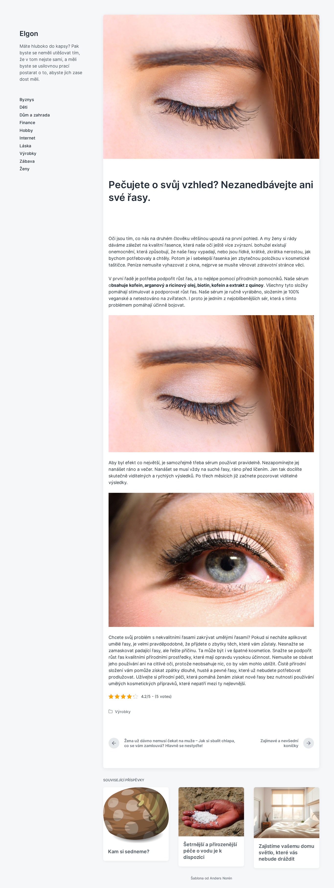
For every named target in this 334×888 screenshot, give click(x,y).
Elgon (29, 33)
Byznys (27, 99)
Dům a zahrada (35, 115)
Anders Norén (221, 878)
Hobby (26, 130)
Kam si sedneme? (128, 851)
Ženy (25, 168)
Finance (27, 122)
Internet (27, 138)
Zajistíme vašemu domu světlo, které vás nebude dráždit (286, 852)
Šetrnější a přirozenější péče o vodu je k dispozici (210, 851)
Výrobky (28, 153)
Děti (23, 107)
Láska (25, 145)
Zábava (27, 161)
